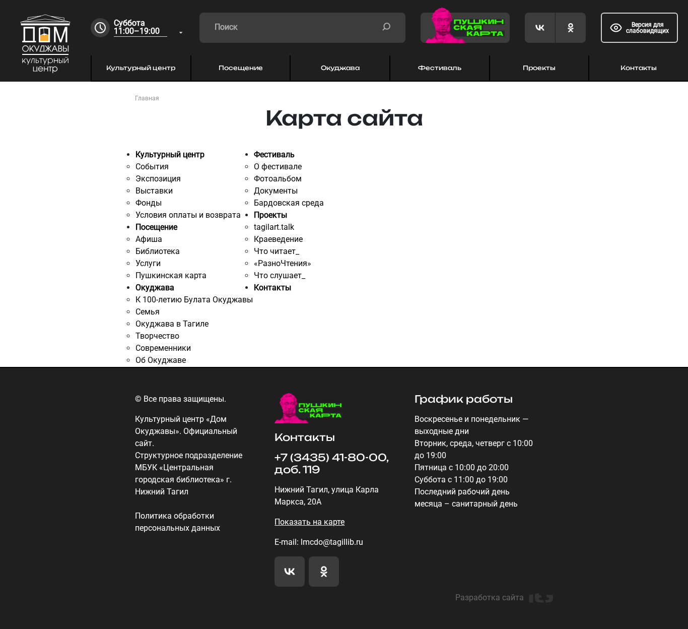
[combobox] (149, 28)
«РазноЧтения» (282, 263)
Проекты (539, 68)
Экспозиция (158, 178)
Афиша (148, 239)
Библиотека (157, 251)
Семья (147, 312)
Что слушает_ (279, 275)
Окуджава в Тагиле (172, 324)
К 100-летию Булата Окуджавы (194, 299)
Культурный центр (140, 68)
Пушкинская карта (171, 275)
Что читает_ (276, 251)
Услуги (148, 263)
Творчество (157, 336)
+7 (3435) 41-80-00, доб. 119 (331, 464)
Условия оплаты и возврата (188, 215)
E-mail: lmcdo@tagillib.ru (318, 542)
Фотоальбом (278, 178)
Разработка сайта (489, 597)
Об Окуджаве (160, 360)
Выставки (154, 191)
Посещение (241, 68)
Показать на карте (309, 522)
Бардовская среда (289, 203)
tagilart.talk (274, 227)
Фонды (148, 203)
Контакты (639, 68)
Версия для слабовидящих (647, 27)
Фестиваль (439, 68)
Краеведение (278, 239)
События (152, 166)
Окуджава (340, 68)
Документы (276, 191)
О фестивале (278, 166)
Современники (163, 348)
